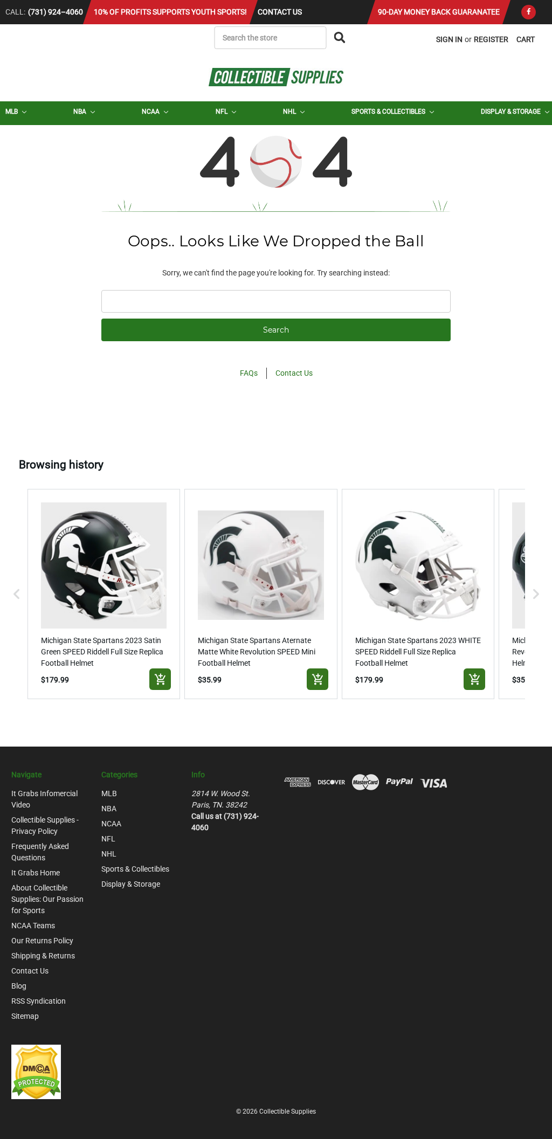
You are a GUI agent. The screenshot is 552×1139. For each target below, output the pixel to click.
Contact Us (280, 12)
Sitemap (25, 1016)
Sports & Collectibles (389, 111)
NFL (222, 111)
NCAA (151, 111)
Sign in (449, 39)
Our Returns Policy (42, 940)
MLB (12, 111)
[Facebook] (528, 12)
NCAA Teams (33, 925)
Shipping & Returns (43, 955)
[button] (16, 594)
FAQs (249, 373)
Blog (18, 986)
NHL (290, 111)
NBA (80, 111)
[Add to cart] (160, 679)
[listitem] (104, 594)
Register (491, 39)
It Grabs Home (35, 872)
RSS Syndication (38, 1001)
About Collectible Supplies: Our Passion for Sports (47, 899)
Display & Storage (511, 111)
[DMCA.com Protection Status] (36, 1071)
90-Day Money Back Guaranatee (439, 12)
